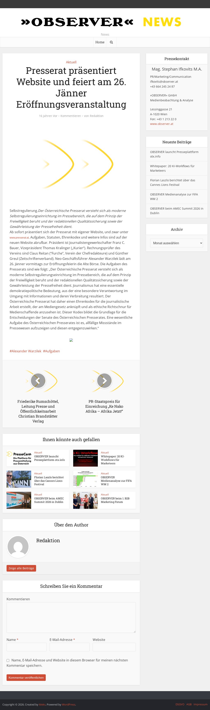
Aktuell (71, 62)
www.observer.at (161, 124)
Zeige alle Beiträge (21, 568)
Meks (42, 704)
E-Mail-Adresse (62, 639)
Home (99, 42)
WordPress (68, 704)
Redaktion (97, 116)
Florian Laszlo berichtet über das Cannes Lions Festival (49, 480)
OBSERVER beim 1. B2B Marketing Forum (115, 500)
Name (12, 639)
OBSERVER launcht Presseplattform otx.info (49, 458)
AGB (189, 704)
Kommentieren (70, 116)
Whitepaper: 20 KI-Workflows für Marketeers (112, 459)
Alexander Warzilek (26, 351)
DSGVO (180, 704)
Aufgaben (52, 351)
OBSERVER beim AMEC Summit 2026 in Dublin (49, 500)
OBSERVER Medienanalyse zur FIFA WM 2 (116, 480)
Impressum (201, 704)
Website (99, 639)
